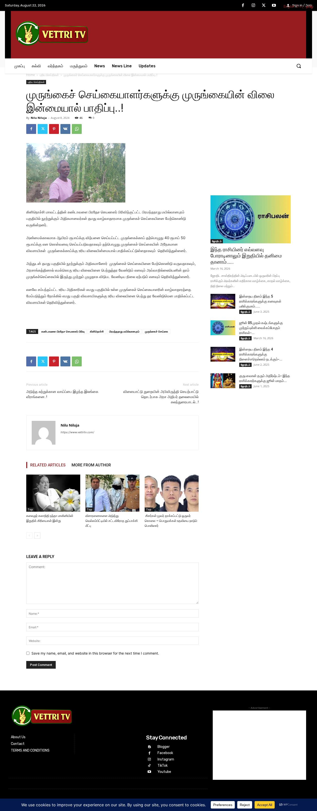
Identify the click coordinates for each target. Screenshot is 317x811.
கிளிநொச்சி (97, 331)
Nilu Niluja (39, 118)
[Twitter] (264, 5)
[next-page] (37, 535)
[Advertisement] (251, 155)
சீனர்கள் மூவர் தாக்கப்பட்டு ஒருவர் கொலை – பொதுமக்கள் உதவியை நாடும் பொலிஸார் (171, 521)
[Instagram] (253, 5)
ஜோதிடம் (216, 241)
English (289, 6)
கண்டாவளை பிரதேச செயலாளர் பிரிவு (62, 331)
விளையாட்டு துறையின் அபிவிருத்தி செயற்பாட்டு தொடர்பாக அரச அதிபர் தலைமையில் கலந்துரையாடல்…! (161, 396)
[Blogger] (149, 747)
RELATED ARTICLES (48, 465)
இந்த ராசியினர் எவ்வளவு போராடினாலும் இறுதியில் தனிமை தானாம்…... (246, 256)
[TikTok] (149, 765)
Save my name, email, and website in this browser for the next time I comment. (95, 653)
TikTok (163, 765)
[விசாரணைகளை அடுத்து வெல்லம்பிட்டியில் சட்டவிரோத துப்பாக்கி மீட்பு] (112, 493)
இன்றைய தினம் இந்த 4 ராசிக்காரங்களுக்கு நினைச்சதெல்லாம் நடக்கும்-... (260, 354)
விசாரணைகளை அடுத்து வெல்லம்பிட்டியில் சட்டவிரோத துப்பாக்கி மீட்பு (111, 521)
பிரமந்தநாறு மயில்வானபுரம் (124, 331)
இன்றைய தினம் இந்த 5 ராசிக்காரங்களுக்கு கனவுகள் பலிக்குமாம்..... (260, 301)
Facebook (165, 753)
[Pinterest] (54, 129)
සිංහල (300, 6)
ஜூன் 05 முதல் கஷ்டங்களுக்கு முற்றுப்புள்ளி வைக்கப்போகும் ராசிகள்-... (261, 328)
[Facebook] (243, 5)
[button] (298, 65)
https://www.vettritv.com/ (77, 432)
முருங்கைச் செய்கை (156, 331)
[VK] (65, 129)
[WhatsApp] (77, 129)
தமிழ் (309, 6)
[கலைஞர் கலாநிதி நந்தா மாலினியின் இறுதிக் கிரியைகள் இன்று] (53, 493)
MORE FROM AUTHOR (91, 465)
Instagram (166, 759)
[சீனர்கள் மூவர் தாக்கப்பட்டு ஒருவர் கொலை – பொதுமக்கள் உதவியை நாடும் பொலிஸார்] (172, 493)
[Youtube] (274, 5)
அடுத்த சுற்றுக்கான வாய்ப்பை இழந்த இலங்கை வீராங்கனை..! (62, 394)
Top (30, 509)
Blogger (164, 747)
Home (30, 75)
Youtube (164, 772)
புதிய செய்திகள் (49, 75)
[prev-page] (29, 535)
